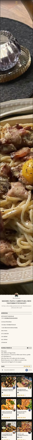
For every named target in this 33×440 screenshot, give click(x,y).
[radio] (24, 366)
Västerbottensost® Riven (10, 318)
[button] (26, 370)
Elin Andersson (16, 298)
